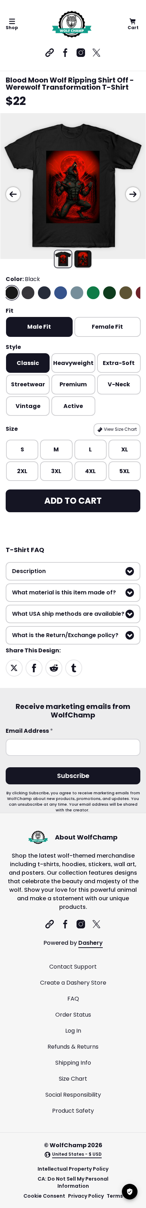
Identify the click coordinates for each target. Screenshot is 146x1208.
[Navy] (44, 292)
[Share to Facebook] (34, 668)
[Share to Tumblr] (73, 668)
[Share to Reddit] (53, 668)
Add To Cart (73, 501)
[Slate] (77, 292)
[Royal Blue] (60, 292)
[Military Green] (125, 292)
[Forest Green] (109, 292)
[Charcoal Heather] (28, 292)
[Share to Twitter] (14, 668)
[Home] (71, 24)
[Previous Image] (13, 194)
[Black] (11, 292)
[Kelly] (93, 292)
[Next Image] (133, 194)
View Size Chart (120, 429)
